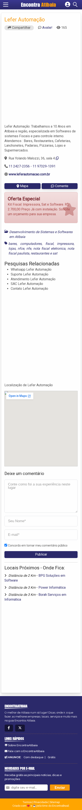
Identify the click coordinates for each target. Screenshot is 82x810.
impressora (65, 244)
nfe (28, 248)
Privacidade (41, 802)
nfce (21, 248)
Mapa (24, 186)
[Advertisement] (41, 79)
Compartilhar (20, 28)
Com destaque (34, 757)
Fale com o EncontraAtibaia (26, 751)
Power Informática (52, 588)
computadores (31, 244)
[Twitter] (20, 728)
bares (12, 244)
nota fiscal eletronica (49, 248)
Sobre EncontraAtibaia (23, 745)
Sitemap (55, 802)
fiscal (49, 244)
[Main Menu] (5, 4)
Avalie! (47, 28)
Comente (61, 186)
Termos (27, 802)
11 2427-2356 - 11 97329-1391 (32, 166)
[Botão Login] (67, 4)
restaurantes (40, 253)
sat (55, 253)
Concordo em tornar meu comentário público (37, 545)
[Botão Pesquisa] (76, 4)
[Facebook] (9, 728)
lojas (12, 248)
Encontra (38, 4)
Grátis (51, 757)
